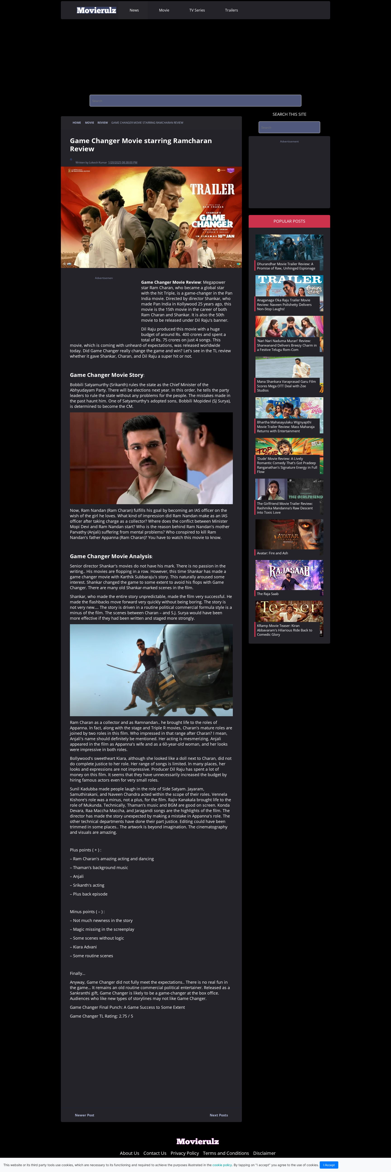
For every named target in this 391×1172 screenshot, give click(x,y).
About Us (129, 1153)
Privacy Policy (185, 1153)
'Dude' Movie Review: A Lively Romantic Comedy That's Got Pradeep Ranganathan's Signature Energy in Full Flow (287, 465)
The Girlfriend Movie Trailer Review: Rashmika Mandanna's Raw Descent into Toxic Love (285, 508)
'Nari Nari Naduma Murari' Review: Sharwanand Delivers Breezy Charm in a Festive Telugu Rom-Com (287, 345)
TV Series (197, 10)
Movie (164, 10)
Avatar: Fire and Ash (272, 553)
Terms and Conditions (226, 1153)
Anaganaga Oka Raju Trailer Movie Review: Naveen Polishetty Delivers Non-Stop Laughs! (284, 304)
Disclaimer (264, 1153)
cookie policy (222, 1165)
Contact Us (155, 1153)
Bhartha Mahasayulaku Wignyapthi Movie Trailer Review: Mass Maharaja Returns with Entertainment (286, 426)
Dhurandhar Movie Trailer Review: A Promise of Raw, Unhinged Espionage (286, 266)
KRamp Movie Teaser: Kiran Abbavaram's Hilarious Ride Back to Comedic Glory (284, 630)
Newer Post (81, 1116)
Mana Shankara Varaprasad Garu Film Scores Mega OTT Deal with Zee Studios (286, 385)
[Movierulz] (197, 1143)
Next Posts (222, 1116)
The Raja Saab (268, 593)
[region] (195, 55)
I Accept (329, 1165)
